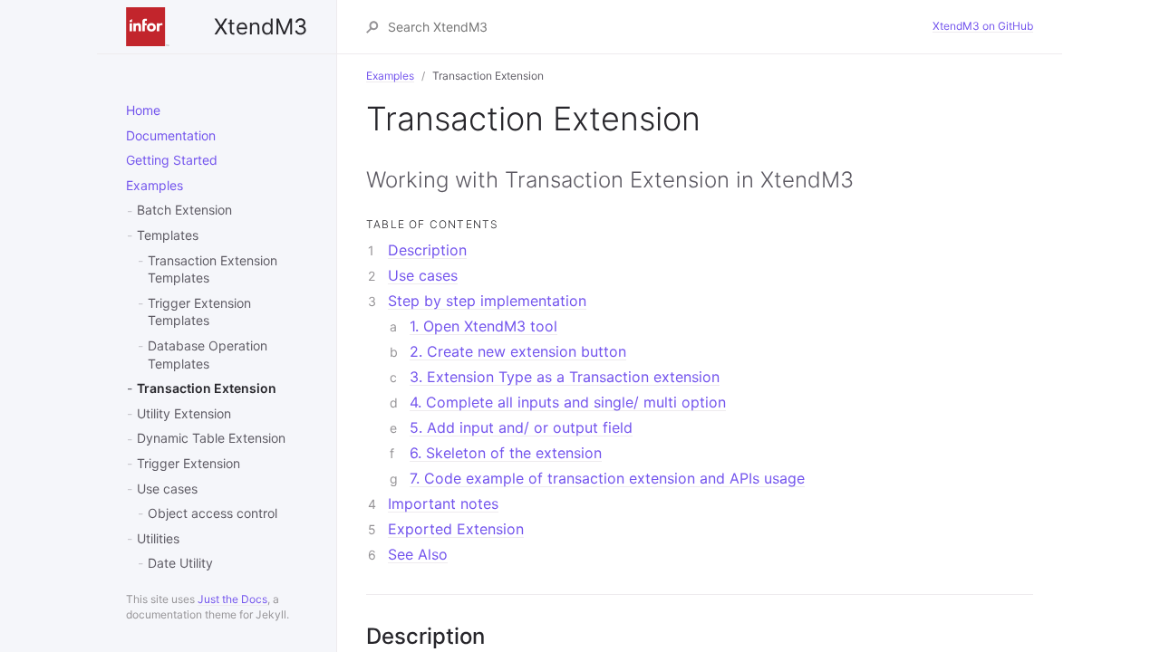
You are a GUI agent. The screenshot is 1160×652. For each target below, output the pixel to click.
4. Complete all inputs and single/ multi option (568, 402)
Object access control (212, 513)
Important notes (443, 503)
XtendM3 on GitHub (983, 26)
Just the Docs (232, 599)
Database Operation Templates (207, 354)
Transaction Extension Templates (212, 269)
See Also (418, 554)
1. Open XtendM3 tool (483, 326)
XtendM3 (260, 27)
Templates (167, 235)
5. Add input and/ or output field (521, 427)
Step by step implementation (487, 301)
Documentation (171, 135)
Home (143, 110)
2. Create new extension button (518, 351)
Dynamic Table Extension (211, 438)
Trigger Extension (188, 463)
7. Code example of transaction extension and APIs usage (607, 478)
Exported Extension (456, 529)
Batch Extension (184, 209)
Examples (154, 185)
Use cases (167, 488)
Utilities (158, 538)
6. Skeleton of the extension (506, 453)
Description (427, 250)
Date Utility (180, 562)
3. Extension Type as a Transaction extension (565, 377)
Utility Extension (184, 413)
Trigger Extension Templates (199, 312)
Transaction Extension (206, 388)
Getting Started (172, 160)
